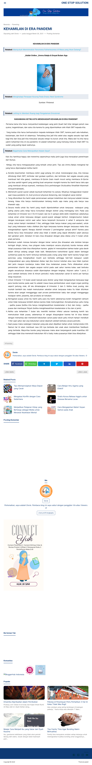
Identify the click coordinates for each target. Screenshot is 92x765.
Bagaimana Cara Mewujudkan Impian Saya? (31, 151)
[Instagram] (82, 755)
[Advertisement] (46, 611)
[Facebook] (73, 755)
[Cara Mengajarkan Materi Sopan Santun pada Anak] (51, 410)
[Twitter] (57, 364)
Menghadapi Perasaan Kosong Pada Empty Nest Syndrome (38, 97)
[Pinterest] (82, 364)
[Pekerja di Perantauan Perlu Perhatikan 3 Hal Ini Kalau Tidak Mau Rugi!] (67, 699)
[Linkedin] (70, 364)
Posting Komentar (53, 33)
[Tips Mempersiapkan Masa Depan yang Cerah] (8, 388)
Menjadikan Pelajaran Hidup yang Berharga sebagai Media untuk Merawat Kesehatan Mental (28, 410)
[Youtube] (87, 755)
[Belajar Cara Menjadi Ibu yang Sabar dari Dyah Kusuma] (24, 726)
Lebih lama (82, 372)
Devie (15, 352)
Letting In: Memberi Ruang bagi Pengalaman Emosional (36, 113)
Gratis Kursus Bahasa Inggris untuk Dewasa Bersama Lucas (72, 397)
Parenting (9, 343)
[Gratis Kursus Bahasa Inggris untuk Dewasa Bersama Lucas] (51, 399)
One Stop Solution (74, 2)
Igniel (86, 762)
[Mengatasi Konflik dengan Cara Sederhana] (8, 399)
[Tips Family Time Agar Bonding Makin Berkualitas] (67, 726)
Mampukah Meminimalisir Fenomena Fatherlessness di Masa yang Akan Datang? (47, 49)
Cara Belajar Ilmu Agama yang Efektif (70, 387)
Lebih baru (9, 372)
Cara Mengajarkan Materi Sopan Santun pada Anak (71, 408)
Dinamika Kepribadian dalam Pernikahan (21, 702)
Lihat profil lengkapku (46, 513)
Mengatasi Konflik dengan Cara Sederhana (27, 397)
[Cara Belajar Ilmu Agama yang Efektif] (51, 388)
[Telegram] (44, 364)
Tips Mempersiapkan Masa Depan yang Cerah (28, 387)
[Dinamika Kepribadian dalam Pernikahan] (24, 699)
